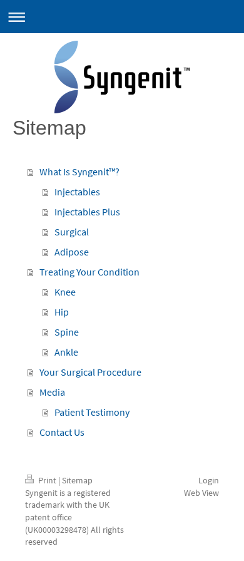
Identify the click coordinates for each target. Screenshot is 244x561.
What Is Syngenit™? (79, 171)
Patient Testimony (92, 412)
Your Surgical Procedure (90, 372)
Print (47, 480)
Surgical (71, 231)
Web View (201, 492)
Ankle (66, 352)
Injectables (77, 191)
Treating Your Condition (89, 271)
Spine (66, 332)
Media (52, 392)
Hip (61, 312)
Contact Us (61, 432)
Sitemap (77, 480)
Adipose (71, 251)
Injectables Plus (87, 211)
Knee (65, 292)
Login (208, 480)
